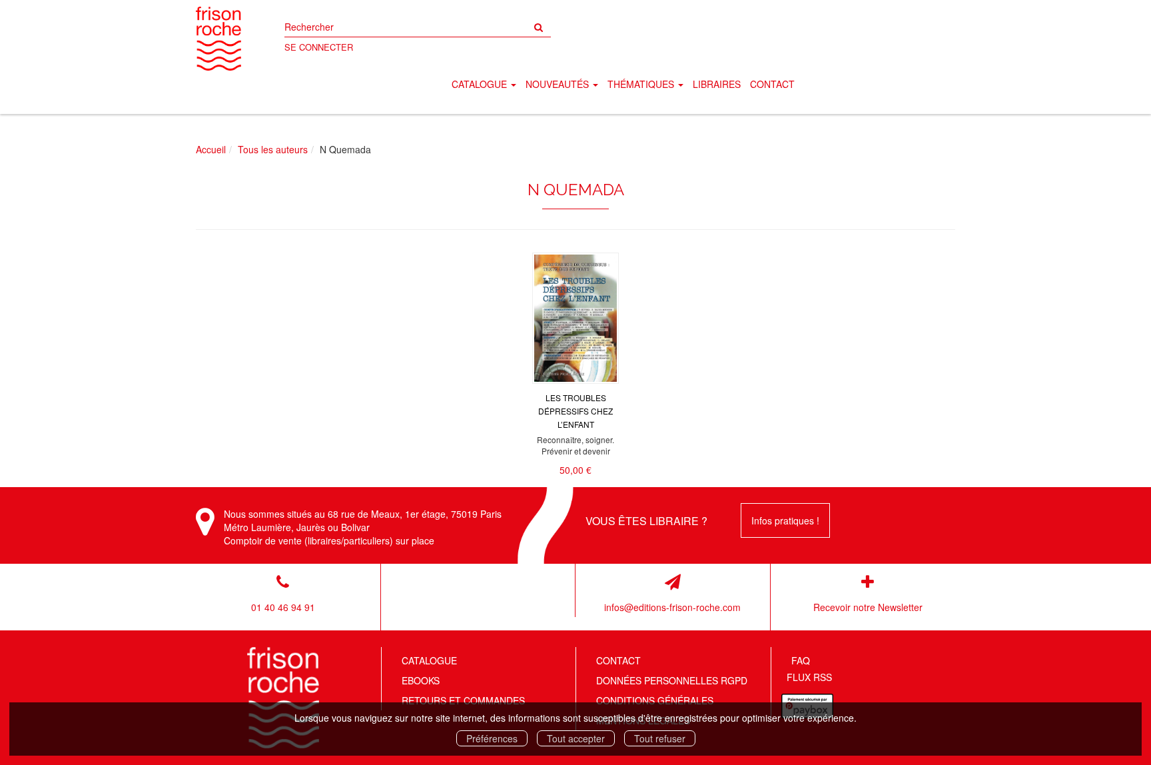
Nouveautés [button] (558, 84)
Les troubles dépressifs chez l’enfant (575, 411)
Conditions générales (654, 700)
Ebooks (421, 680)
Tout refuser (659, 738)
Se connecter (318, 47)
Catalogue (429, 660)
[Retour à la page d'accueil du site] (218, 39)
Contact (772, 84)
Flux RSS (809, 677)
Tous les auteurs (273, 149)
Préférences (492, 738)
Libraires (717, 84)
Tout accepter (576, 738)
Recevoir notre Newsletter (868, 607)
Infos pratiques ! (785, 520)
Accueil (211, 149)
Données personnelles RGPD (671, 680)
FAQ (800, 660)
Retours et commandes (463, 700)
